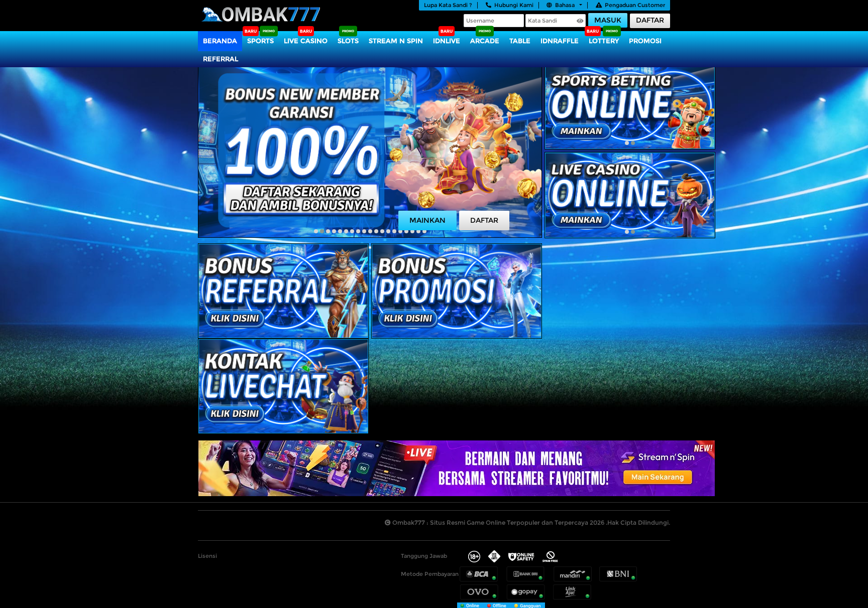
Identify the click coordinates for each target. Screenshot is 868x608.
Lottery (604, 41)
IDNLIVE (446, 41)
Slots (348, 41)
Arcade (484, 41)
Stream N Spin (396, 41)
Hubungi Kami (513, 5)
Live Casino (306, 41)
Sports (260, 41)
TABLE (519, 41)
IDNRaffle (559, 41)
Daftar (650, 20)
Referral (220, 59)
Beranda (220, 41)
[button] (316, 231)
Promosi (645, 41)
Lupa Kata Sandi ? (448, 5)
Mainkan (427, 220)
